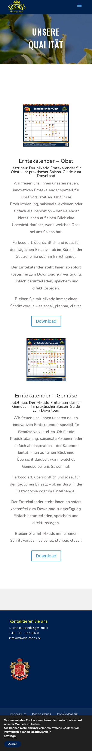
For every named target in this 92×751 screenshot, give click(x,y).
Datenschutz (41, 714)
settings (10, 736)
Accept (12, 744)
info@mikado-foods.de (25, 638)
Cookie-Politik (67, 714)
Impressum (18, 714)
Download (46, 321)
